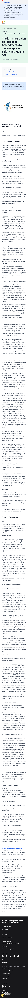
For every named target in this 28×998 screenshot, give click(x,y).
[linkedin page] (14, 956)
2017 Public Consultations (8, 32)
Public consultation (6, 941)
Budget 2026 (5, 946)
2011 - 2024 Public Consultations (10, 30)
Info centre (4, 934)
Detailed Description (11, 74)
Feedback (4, 962)
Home (3, 28)
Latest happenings (11, 28)
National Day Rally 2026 (8, 949)
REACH (4, 978)
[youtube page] (10, 956)
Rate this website (6, 937)
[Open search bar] (21, 22)
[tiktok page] (18, 956)
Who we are (5, 929)
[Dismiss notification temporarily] (25, 6)
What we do (5, 932)
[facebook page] (3, 956)
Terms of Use (5, 976)
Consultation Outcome (12, 72)
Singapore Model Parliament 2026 (10, 943)
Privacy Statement (6, 973)
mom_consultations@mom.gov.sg (11, 848)
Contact (4, 959)
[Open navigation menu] (25, 22)
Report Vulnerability (7, 971)
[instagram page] (6, 956)
